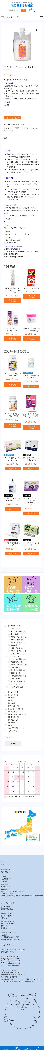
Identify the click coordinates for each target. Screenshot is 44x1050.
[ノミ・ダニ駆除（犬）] (9, 631)
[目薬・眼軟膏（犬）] (9, 639)
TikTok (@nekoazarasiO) (10, 963)
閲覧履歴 (4, 881)
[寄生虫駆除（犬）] (9, 634)
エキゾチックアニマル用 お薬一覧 (12, 891)
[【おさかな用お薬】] (7, 687)
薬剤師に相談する (7, 913)
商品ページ (31, 386)
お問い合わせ (5, 918)
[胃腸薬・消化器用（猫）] (9, 664)
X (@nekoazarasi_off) (10, 956)
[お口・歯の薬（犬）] (9, 648)
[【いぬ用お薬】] (7, 628)
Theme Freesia (29, 1044)
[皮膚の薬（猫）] (9, 673)
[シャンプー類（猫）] (9, 684)
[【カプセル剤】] (5, 692)
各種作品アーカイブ (7, 952)
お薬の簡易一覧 (6, 879)
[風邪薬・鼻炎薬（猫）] (9, 681)
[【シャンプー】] (5, 695)
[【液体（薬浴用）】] (5, 706)
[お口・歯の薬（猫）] (9, 678)
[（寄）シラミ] (5, 731)
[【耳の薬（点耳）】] (5, 720)
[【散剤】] (5, 700)
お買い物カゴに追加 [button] (12, 300)
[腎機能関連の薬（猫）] (9, 676)
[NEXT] (38, 761)
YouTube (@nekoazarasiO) (10, 961)
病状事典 (4, 928)
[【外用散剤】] (5, 697)
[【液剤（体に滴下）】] (5, 709)
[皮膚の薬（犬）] (9, 645)
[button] (36, 30)
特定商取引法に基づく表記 (10, 937)
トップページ (5, 864)
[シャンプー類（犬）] (9, 653)
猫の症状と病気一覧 (7, 923)
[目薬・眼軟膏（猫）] (9, 667)
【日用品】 (17, 128)
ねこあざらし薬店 (9, 1044)
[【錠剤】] (5, 725)
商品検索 (4, 877)
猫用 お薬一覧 (5, 889)
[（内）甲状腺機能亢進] (5, 728)
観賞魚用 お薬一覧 (7, 893)
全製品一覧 (4, 884)
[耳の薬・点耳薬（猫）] (9, 670)
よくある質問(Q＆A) (8, 916)
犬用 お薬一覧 (5, 887)
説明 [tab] (5, 138)
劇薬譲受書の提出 (7, 909)
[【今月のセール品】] (5, 626)
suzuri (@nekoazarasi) (10, 965)
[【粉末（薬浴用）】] (5, 717)
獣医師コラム (5, 926)
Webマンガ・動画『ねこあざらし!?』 (13, 950)
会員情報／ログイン (7, 869)
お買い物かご (5, 872)
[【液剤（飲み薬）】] (5, 711)
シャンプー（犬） (28, 128)
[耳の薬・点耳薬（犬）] (9, 642)
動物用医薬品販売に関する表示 (11, 939)
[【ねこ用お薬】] (7, 656)
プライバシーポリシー (8, 932)
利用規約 (4, 935)
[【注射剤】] (5, 703)
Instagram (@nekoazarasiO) (10, 958)
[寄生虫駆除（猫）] (9, 662)
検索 (23, 10)
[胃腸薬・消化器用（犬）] (9, 637)
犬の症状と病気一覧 (7, 921)
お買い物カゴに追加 (12, 118)
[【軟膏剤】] (5, 722)
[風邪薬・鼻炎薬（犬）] (9, 651)
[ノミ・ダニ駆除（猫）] (9, 659)
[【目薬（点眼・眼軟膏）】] (5, 714)
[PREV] (6, 761)
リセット (13, 743)
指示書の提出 (5, 907)
